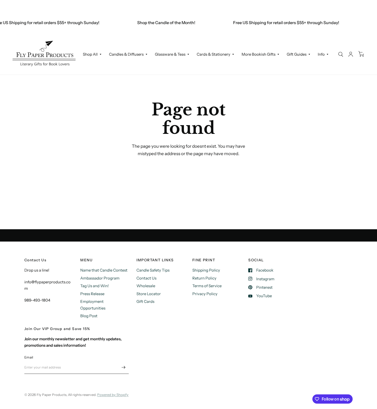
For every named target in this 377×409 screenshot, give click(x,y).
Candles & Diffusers (126, 54)
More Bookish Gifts (258, 54)
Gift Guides (296, 54)
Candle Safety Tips (153, 270)
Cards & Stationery (213, 54)
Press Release (92, 293)
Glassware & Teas (170, 54)
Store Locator (148, 293)
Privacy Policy (204, 293)
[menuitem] (92, 54)
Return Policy (204, 278)
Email (28, 357)
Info (321, 54)
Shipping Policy (206, 270)
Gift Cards (145, 301)
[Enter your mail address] (123, 367)
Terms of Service (207, 285)
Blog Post (88, 315)
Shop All (90, 54)
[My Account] (351, 54)
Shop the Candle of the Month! (163, 22)
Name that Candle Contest (103, 270)
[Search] (341, 54)
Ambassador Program (100, 278)
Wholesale (145, 285)
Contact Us (146, 278)
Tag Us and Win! (94, 285)
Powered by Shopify (112, 395)
